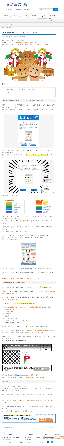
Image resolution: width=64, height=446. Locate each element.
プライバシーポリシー (39, 442)
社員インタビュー (52, 19)
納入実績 (34, 15)
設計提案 (25, 15)
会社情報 (16, 15)
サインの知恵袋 (43, 16)
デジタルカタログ (10, 9)
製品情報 (6, 15)
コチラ (36, 268)
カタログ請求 (19, 9)
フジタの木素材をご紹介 (7, 427)
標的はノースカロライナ (21, 375)
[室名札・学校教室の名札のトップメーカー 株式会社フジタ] (17, 5)
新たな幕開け (52, 427)
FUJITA (27, 36)
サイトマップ (27, 9)
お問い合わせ (52, 15)
